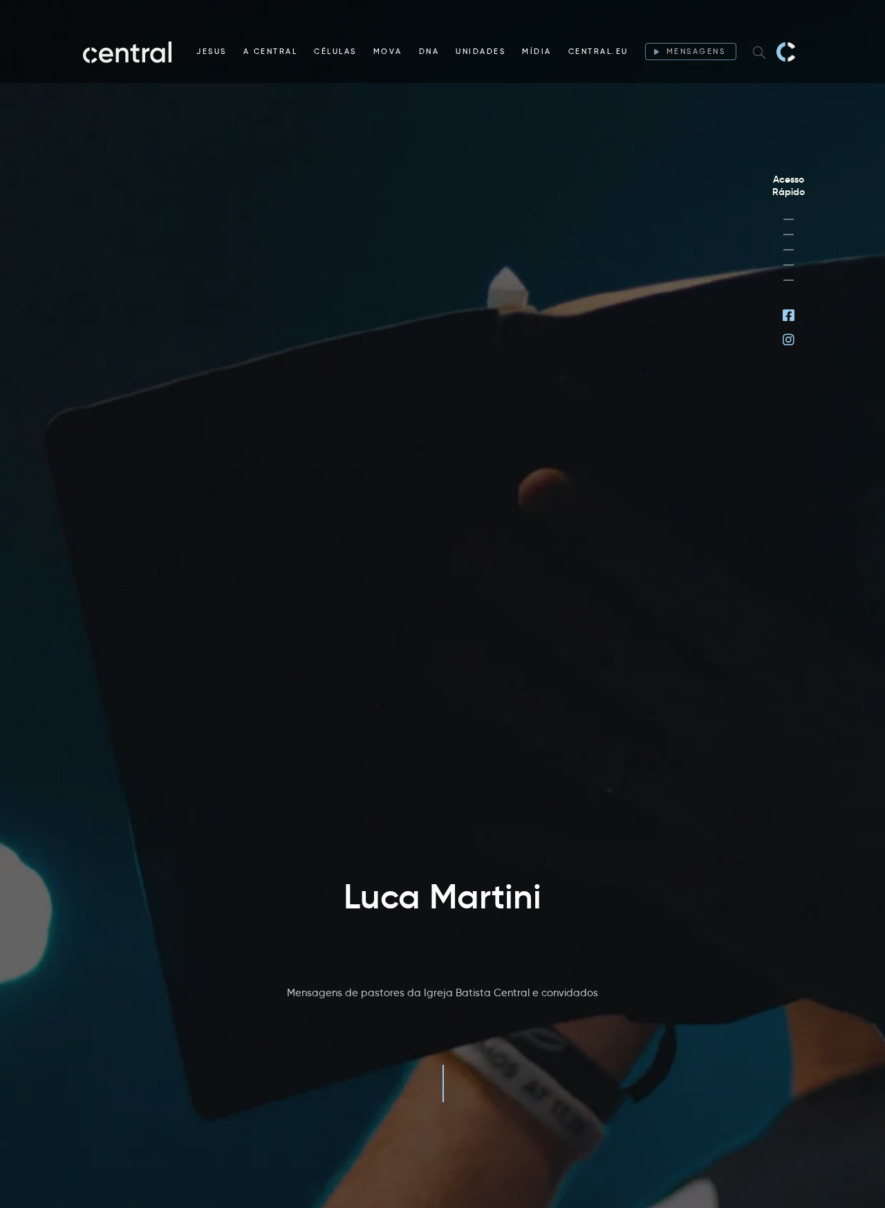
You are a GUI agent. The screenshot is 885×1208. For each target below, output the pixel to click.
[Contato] (788, 280)
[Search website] (759, 52)
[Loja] (788, 249)
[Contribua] (788, 265)
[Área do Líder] (788, 219)
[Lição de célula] (788, 234)
